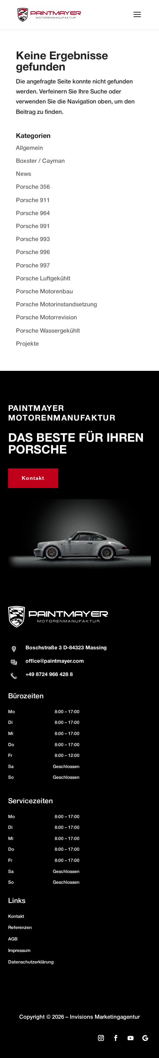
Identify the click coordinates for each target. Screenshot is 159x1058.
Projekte (27, 344)
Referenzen (20, 928)
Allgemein (29, 148)
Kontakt (33, 478)
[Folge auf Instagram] (101, 1038)
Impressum (19, 951)
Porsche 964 (33, 213)
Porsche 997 (33, 265)
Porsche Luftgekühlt (43, 278)
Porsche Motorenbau (44, 291)
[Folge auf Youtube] (130, 1038)
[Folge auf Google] (145, 1038)
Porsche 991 (33, 226)
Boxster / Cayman (40, 161)
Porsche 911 (33, 200)
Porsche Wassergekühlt (48, 331)
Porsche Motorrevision (46, 317)
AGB (12, 939)
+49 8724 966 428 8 (49, 674)
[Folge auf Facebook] (116, 1038)
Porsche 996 (33, 252)
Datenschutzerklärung (31, 962)
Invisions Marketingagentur (105, 1017)
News (23, 174)
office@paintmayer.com (55, 661)
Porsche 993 (33, 239)
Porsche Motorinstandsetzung (56, 304)
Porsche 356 (33, 187)
